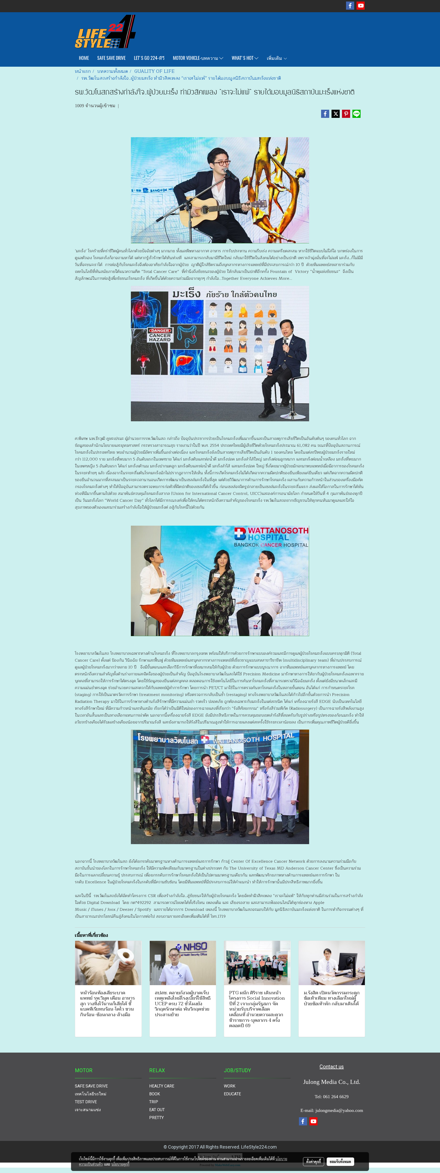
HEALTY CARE (161, 1086)
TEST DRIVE (86, 1101)
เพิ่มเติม (275, 58)
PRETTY (156, 1117)
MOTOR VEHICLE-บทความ (196, 58)
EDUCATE (232, 1094)
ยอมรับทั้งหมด (340, 1161)
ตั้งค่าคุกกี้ (313, 1161)
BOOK (154, 1094)
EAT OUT (157, 1109)
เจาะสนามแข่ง (88, 1109)
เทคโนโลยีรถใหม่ (90, 1094)
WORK (229, 1086)
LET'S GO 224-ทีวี (149, 58)
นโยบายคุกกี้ (120, 1164)
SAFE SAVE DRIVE (111, 58)
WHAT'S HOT (243, 58)
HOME (84, 58)
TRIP (153, 1101)
